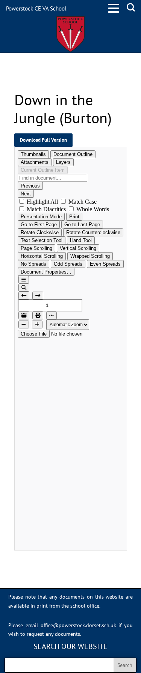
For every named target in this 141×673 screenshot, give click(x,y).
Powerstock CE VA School (36, 8)
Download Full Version (43, 139)
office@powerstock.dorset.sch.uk (78, 625)
